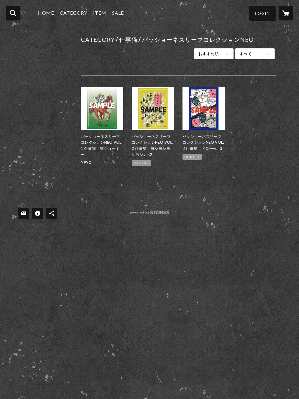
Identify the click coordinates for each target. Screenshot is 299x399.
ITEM (99, 12)
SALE (118, 12)
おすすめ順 (208, 53)
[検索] (13, 13)
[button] (262, 13)
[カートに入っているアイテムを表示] (286, 13)
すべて (245, 53)
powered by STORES (149, 214)
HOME (46, 12)
